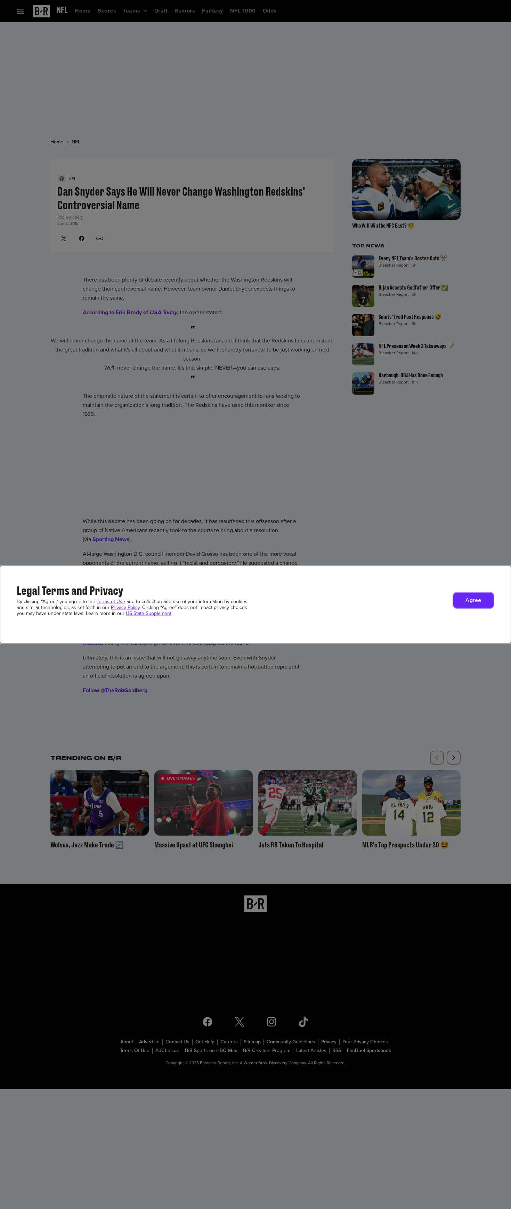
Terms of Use (111, 601)
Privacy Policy (125, 607)
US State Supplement (148, 613)
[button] (473, 600)
